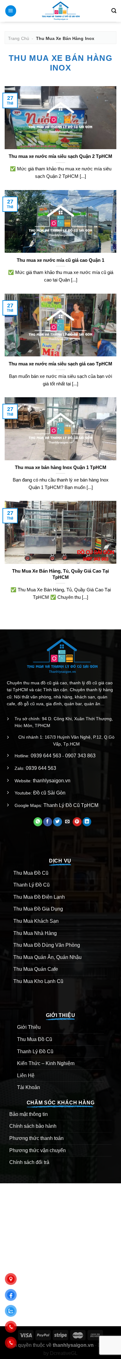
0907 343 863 (80, 755)
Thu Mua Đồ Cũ (30, 873)
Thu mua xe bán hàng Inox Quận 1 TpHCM (60, 467)
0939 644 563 (46, 755)
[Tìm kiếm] (113, 11)
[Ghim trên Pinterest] (77, 822)
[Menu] (10, 11)
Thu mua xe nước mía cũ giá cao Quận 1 (60, 260)
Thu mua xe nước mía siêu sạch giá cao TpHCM (60, 363)
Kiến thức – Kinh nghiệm (45, 1063)
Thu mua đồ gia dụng (38, 909)
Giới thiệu (29, 1027)
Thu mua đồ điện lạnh (39, 897)
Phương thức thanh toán (36, 1138)
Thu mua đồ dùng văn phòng (46, 945)
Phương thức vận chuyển (37, 1150)
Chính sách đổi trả (29, 1162)
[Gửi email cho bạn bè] (67, 822)
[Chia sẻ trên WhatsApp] (38, 822)
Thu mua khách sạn (36, 921)
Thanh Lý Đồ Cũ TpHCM (70, 805)
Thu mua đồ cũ (34, 1039)
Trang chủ (18, 38)
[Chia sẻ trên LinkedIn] (87, 822)
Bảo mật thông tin (28, 1114)
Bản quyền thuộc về (51, 1345)
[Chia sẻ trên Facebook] (47, 822)
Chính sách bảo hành (32, 1126)
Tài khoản (28, 1087)
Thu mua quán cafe (35, 969)
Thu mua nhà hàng (35, 933)
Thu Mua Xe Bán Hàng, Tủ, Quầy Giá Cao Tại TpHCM (60, 573)
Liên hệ (25, 1075)
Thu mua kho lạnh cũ (38, 981)
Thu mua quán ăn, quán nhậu (47, 957)
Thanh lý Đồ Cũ (31, 884)
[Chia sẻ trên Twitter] (57, 822)
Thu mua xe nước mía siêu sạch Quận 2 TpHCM (60, 156)
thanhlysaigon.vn (51, 780)
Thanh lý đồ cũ (35, 1051)
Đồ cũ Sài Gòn (49, 792)
